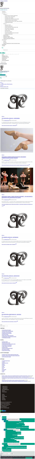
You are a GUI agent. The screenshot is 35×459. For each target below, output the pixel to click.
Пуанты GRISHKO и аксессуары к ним (11, 27)
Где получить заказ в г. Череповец (11, 118)
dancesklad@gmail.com (5, 389)
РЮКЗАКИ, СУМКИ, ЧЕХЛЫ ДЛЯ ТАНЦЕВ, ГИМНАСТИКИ (10, 355)
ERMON (3, 364)
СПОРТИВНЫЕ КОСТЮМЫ (6, 337)
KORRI (3, 366)
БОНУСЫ (3, 11)
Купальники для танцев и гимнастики (11, 15)
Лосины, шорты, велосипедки (10, 16)
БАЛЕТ (3, 54)
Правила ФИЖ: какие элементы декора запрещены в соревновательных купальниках (14, 381)
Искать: (1, 453)
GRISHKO (3, 365)
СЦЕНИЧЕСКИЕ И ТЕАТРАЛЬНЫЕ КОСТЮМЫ (9, 336)
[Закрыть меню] (0, 416)
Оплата (3, 394)
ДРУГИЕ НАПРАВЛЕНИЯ (5, 60)
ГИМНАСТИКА (4, 59)
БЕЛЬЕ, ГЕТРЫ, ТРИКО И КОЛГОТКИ (7, 335)
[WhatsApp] (0, 52)
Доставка (4, 42)
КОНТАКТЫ (4, 44)
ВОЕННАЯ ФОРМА (6, 36)
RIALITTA (3, 367)
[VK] (4, 52)
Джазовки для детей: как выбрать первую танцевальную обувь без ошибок (13, 380)
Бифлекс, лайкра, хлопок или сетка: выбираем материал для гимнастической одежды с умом (16, 375)
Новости (3, 116)
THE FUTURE (4, 369)
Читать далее (9, 125)
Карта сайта (4, 399)
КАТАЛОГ (4, 419)
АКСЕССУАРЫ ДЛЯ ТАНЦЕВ (6, 356)
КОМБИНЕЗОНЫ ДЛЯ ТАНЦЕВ (6, 333)
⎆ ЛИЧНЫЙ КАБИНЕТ (3, 63)
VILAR (3, 371)
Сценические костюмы (9, 22)
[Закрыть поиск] (1, 452)
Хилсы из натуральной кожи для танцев (11, 32)
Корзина (3, 45)
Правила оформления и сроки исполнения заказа (11, 43)
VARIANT (3, 370)
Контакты (3, 390)
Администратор (7, 120)
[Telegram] (3, 52)
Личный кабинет (4, 391)
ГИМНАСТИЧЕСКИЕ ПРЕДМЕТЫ (8, 38)
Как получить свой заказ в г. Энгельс (11, 314)
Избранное (3, 398)
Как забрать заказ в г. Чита (4, 86)
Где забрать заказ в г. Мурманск (10, 237)
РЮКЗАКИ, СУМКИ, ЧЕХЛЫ (8, 37)
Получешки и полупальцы (9, 28)
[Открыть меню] (1, 73)
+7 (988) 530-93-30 (4, 388)
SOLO (3, 368)
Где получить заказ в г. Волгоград (10, 275)
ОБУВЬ (5, 429)
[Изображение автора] (2, 120)
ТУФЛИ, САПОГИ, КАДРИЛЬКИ (6, 346)
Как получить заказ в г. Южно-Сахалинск (6, 83)
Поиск (1, 324)
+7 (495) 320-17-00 (4, 387)
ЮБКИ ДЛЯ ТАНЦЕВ (5, 334)
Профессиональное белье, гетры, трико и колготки (13, 21)
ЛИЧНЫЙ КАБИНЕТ (6, 450)
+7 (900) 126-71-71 (4, 386)
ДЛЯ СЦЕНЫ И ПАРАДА (5, 349)
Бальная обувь (7, 30)
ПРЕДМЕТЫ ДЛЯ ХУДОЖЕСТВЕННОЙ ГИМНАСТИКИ (10, 354)
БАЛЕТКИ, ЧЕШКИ (5, 341)
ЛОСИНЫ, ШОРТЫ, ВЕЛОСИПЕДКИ (7, 331)
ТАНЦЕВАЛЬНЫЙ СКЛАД (6, 360)
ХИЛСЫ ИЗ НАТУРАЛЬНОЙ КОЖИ (7, 348)
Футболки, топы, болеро (9, 17)
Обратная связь (4, 396)
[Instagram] (1, 52)
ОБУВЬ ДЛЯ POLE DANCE (6, 350)
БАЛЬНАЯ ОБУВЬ (5, 347)
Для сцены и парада (8, 31)
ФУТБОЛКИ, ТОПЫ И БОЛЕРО (6, 332)
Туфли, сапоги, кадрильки (9, 29)
